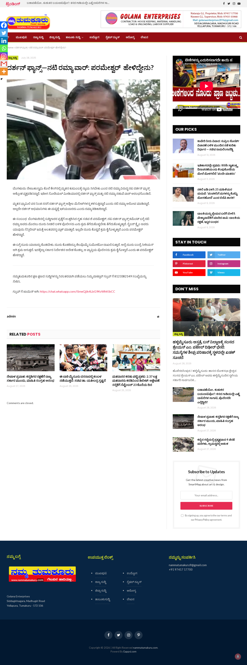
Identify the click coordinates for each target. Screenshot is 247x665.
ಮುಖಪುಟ (21, 37)
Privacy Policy (202, 519)
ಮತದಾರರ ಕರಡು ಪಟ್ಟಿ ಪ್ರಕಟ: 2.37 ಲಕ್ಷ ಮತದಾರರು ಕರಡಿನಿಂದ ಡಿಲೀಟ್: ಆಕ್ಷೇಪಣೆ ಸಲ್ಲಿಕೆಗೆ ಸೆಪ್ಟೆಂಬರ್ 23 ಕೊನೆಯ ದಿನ (136, 381)
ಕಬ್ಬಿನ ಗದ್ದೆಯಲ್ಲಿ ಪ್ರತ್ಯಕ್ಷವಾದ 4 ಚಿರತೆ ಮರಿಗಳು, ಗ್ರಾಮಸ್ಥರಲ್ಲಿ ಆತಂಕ (216, 441)
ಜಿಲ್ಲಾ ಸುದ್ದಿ (54, 37)
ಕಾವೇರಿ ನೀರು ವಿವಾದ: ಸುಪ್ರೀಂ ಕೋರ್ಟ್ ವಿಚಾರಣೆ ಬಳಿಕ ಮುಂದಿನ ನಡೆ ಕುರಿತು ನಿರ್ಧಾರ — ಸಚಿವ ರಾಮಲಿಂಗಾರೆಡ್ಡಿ (218, 145)
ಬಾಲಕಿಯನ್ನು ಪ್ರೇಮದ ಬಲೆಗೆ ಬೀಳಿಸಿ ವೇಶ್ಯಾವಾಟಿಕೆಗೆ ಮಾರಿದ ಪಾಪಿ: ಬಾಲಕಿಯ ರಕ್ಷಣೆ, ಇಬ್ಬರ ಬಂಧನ (218, 217)
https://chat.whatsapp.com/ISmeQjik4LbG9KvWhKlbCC (77, 291)
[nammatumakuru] (28, 20)
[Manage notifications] (238, 656)
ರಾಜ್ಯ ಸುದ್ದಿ (38, 37)
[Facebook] (4, 25)
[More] (4, 71)
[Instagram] (4, 56)
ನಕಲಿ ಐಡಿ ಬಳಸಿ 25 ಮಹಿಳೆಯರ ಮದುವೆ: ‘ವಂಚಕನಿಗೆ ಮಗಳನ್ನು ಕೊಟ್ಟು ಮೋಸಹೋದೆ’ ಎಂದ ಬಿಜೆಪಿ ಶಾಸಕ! (217, 193)
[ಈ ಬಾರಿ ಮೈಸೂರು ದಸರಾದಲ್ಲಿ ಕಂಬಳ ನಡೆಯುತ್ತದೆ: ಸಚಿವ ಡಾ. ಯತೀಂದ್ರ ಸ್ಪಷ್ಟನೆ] (83, 357)
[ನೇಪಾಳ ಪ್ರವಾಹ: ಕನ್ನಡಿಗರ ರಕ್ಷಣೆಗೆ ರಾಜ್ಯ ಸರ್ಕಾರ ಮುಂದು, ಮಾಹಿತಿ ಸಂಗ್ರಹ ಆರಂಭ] (31, 357)
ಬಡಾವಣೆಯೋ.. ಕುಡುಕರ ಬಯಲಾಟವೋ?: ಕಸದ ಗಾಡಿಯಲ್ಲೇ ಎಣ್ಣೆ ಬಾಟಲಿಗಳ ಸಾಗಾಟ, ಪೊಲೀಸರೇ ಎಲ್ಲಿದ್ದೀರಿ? (70, 2)
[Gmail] (4, 64)
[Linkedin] (4, 41)
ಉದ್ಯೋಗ (94, 37)
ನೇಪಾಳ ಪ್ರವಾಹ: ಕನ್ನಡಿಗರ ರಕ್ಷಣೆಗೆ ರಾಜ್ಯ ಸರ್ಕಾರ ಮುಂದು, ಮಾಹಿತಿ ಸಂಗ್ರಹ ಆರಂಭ (30, 378)
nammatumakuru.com (145, 647)
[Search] (240, 37)
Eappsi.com (130, 651)
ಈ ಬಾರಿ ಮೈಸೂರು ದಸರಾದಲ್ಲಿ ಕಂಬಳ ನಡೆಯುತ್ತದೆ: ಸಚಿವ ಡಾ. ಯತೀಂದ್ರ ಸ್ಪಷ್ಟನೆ (83, 378)
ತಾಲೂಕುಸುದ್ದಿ (102, 599)
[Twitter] (4, 33)
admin (11, 316)
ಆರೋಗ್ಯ (130, 37)
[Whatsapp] (4, 48)
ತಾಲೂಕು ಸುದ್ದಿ (73, 37)
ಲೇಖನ (144, 37)
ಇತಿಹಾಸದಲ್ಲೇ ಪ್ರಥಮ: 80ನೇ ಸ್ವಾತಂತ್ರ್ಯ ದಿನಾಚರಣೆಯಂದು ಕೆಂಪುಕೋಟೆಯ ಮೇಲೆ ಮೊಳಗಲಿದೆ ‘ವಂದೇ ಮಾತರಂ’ (217, 169)
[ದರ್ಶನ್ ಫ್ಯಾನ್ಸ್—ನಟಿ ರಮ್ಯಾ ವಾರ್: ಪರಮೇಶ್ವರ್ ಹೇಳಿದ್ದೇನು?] (83, 129)
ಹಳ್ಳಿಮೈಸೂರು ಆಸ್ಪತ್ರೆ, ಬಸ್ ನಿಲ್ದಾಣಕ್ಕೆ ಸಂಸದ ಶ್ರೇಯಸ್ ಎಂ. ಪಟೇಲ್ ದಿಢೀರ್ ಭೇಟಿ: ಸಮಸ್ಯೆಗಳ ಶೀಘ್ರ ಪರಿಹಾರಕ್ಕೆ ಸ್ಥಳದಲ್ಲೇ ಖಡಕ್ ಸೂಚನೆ (204, 349)
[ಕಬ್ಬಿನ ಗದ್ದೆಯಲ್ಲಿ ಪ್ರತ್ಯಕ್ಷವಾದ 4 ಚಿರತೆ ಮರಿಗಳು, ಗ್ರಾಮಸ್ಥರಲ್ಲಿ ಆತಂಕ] (183, 444)
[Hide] (1, 79)
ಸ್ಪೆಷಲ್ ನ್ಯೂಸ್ (113, 37)
